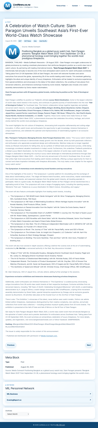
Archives (8, 411)
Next (89, 345)
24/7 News (27, 41)
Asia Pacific (43, 41)
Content (75, 6)
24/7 (20, 41)
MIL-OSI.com (60, 425)
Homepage (88, 6)
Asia (35, 41)
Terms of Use (60, 6)
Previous (10, 345)
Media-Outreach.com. (49, 336)
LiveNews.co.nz (21, 4)
